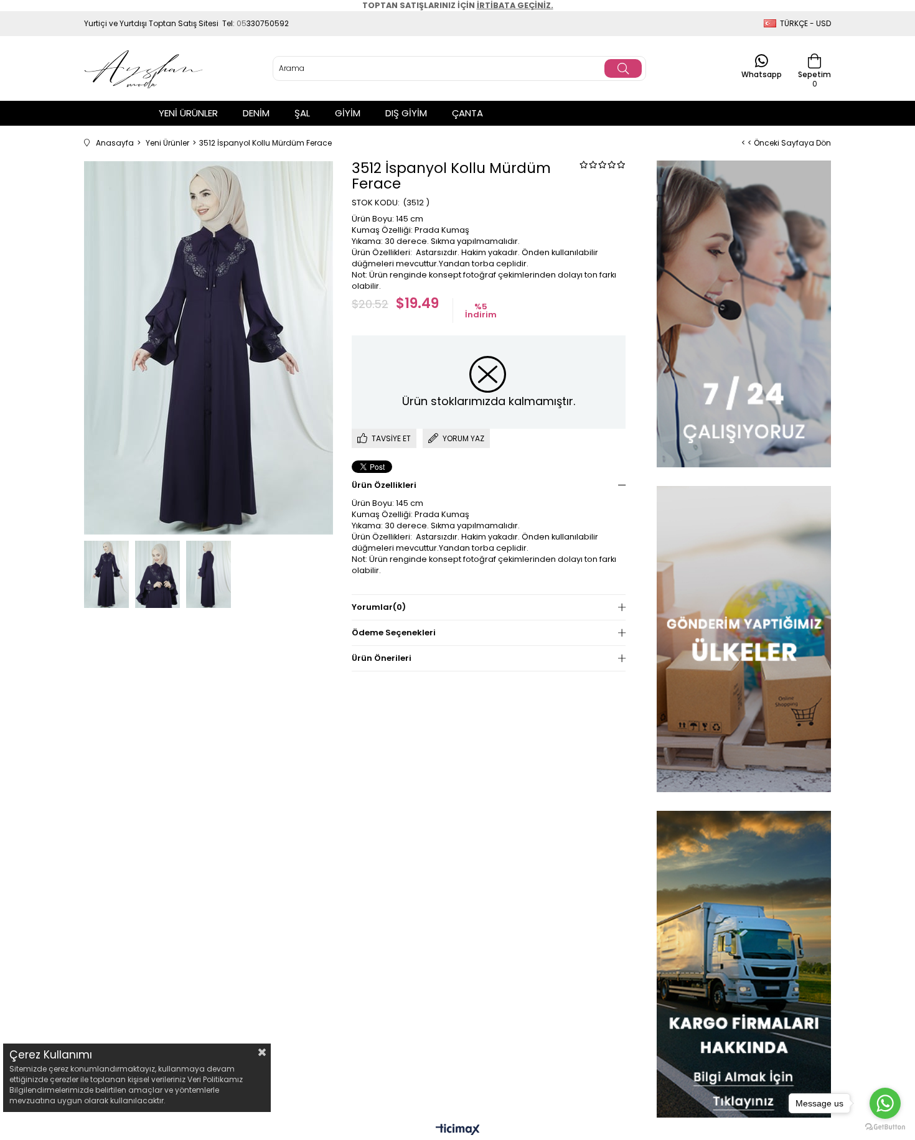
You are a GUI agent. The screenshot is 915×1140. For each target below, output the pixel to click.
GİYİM (347, 112)
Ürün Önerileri (381, 658)
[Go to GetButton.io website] (885, 1127)
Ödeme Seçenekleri (394, 632)
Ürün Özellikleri (384, 485)
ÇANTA (467, 112)
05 (241, 23)
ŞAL (302, 112)
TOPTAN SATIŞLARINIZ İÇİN (457, 5)
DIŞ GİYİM (406, 112)
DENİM (256, 112)
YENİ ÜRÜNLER (188, 112)
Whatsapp (761, 73)
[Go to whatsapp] (885, 1103)
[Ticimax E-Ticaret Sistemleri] (458, 1130)
